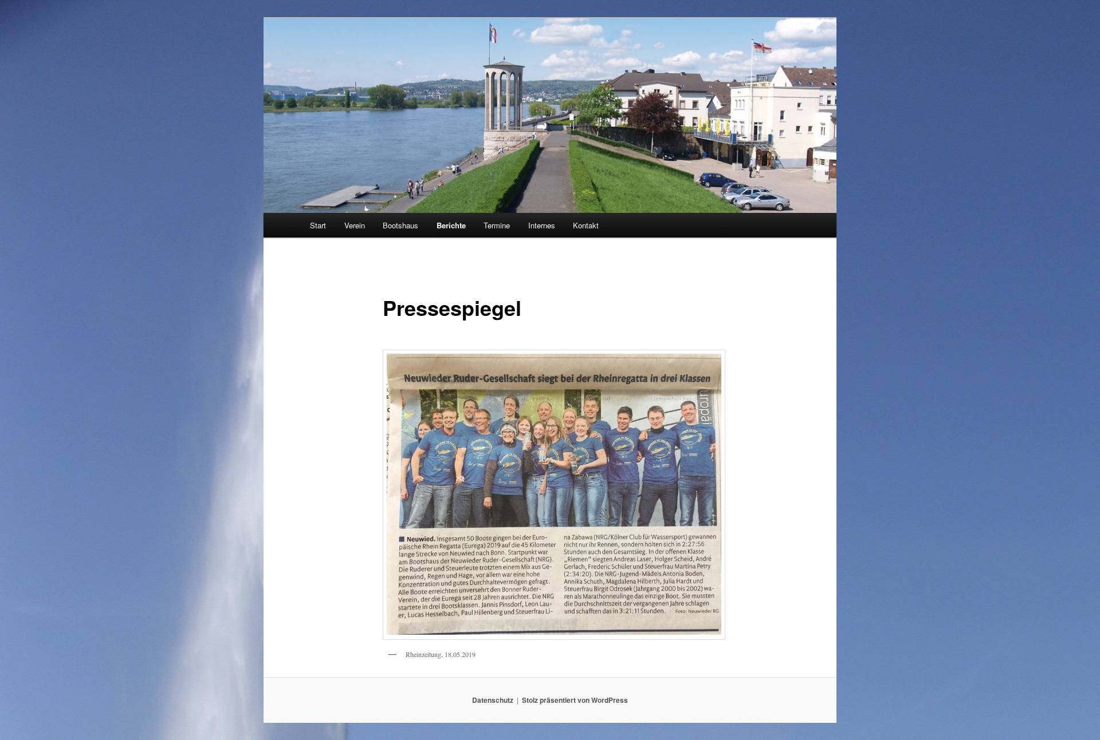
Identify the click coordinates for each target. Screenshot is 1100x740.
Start (318, 225)
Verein (354, 225)
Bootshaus (400, 225)
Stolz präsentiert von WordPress (575, 700)
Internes (541, 225)
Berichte (451, 225)
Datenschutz (492, 700)
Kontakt (586, 225)
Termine (497, 225)
